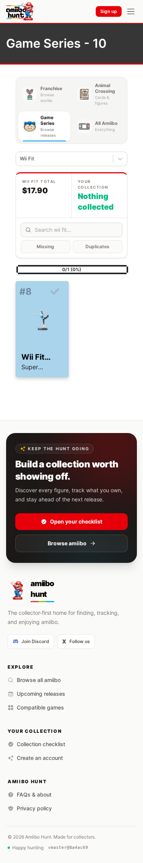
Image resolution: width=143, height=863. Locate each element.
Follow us (76, 641)
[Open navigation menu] (131, 11)
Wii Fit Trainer (34, 357)
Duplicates (97, 246)
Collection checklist (41, 744)
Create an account (40, 758)
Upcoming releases (41, 693)
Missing (45, 246)
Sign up (108, 11)
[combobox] (21, 158)
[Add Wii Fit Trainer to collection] (54, 292)
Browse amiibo (67, 543)
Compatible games (40, 707)
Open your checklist (76, 521)
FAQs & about (34, 794)
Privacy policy (34, 808)
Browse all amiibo (39, 680)
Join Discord (35, 641)
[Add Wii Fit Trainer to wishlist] (22, 303)
